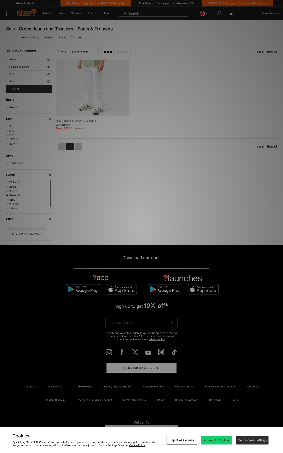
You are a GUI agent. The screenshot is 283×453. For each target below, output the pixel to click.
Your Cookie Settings (252, 440)
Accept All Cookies (217, 440)
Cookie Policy (137, 445)
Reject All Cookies (182, 440)
